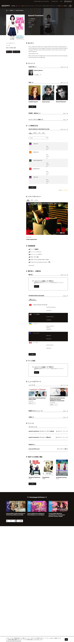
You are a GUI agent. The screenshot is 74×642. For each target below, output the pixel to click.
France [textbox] (31, 137)
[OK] (66, 639)
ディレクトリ (39, 5)
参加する (65, 5)
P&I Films (48, 327)
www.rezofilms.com (34, 449)
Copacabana (45, 477)
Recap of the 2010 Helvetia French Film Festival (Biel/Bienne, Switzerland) (57, 399)
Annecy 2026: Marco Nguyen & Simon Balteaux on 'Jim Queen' (14, 514)
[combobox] (38, 138)
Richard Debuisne (61, 101)
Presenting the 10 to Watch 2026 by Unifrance (58, 514)
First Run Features (50, 316)
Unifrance (59, 5)
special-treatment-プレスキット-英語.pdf (40, 437)
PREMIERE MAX (36, 168)
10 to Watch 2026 (54, 1)
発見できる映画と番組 (11, 47)
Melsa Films (48, 335)
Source (60, 190)
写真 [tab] (32, 200)
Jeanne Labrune (48, 18)
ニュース (19, 5)
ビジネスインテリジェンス (50, 5)
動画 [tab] (28, 200)
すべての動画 (19, 520)
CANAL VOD (35, 143)
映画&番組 (13, 5)
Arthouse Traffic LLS (50, 326)
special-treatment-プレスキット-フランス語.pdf (41, 431)
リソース (8, 45)
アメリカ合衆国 (36, 314)
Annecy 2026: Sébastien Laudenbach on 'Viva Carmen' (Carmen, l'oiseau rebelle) (35, 515)
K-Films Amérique (49, 345)
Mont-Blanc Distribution (51, 307)
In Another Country (61, 477)
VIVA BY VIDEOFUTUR (37, 160)
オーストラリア (36, 333)
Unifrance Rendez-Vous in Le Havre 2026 (41, 1)
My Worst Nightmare (34, 477)
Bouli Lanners (46, 102)
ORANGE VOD (36, 152)
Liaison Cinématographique (50, 20)
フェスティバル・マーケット (29, 5)
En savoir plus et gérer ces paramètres (13, 640)
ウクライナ (35, 323)
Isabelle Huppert (33, 101)
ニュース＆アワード (10, 43)
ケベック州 (35, 342)
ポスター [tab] (36, 200)
